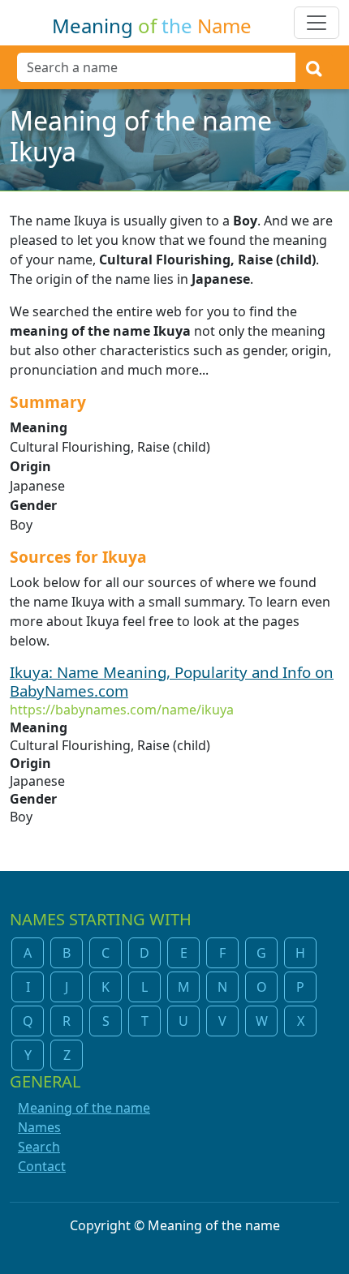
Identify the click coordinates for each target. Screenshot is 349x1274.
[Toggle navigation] (316, 22)
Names (39, 1127)
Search (39, 1147)
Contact (42, 1166)
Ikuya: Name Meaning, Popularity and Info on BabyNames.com (172, 681)
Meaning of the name (84, 1108)
